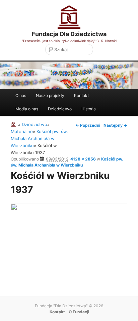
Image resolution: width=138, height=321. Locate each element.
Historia (88, 108)
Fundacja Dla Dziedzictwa (69, 33)
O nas (20, 95)
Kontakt (81, 95)
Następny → (115, 125)
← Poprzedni (87, 125)
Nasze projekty (50, 95)
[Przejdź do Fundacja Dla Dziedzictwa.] (14, 124)
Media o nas (26, 108)
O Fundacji (79, 311)
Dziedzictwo (60, 108)
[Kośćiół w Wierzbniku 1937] (69, 208)
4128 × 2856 (83, 159)
